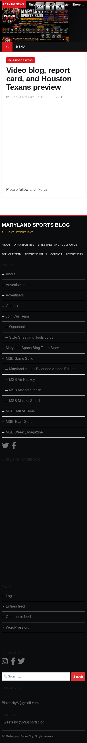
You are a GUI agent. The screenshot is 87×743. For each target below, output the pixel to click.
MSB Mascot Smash (25, 390)
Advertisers (74, 254)
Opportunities (24, 244)
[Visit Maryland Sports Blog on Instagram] (5, 662)
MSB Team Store (19, 421)
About (6, 244)
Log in (11, 596)
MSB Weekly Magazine (24, 432)
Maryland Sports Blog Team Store (32, 348)
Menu (20, 46)
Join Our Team (11, 254)
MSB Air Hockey (22, 379)
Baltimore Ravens (20, 60)
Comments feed (18, 617)
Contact (56, 254)
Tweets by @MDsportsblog (23, 722)
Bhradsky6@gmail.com (20, 703)
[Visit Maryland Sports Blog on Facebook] (14, 447)
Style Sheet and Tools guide (57, 244)
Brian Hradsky (22, 97)
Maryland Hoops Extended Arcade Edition (42, 369)
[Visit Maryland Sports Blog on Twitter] (5, 447)
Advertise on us (36, 254)
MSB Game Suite (19, 358)
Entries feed (15, 606)
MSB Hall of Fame (20, 411)
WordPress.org (17, 627)
